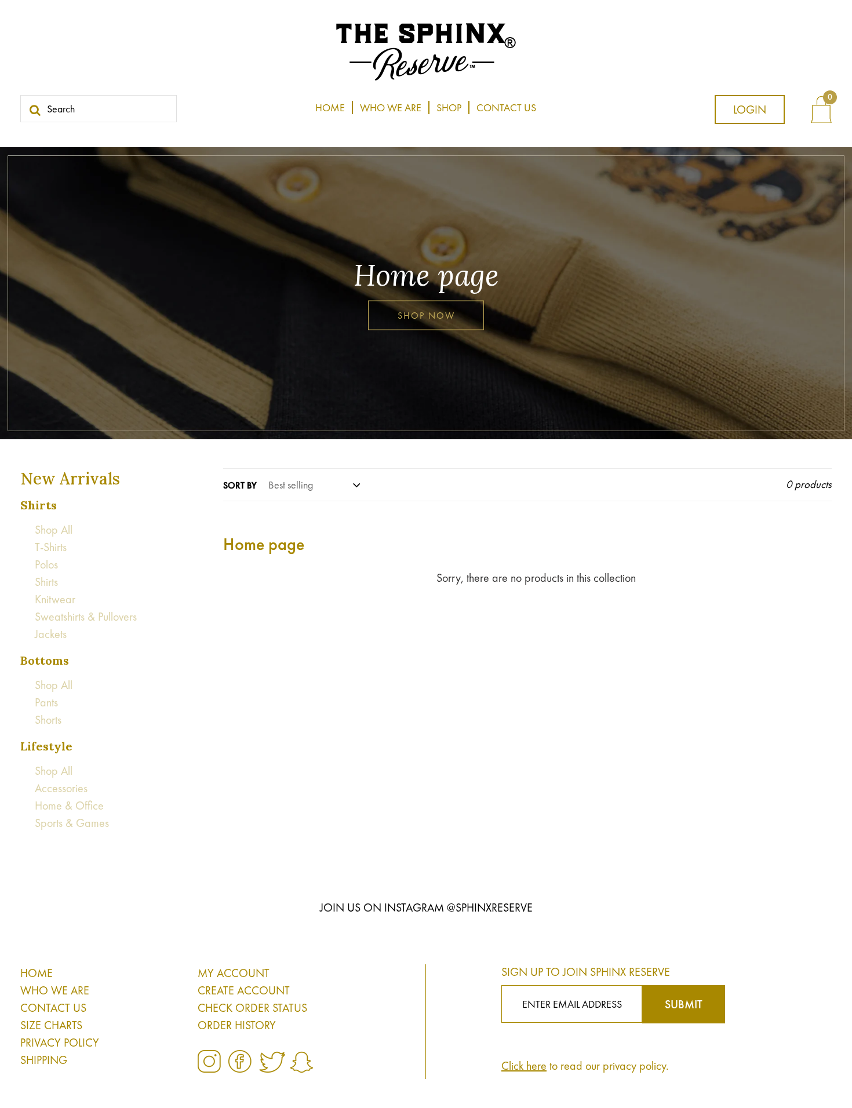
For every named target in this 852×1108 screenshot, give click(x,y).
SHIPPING (43, 1059)
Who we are (390, 107)
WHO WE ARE (54, 990)
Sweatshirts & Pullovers (86, 616)
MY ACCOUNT (234, 973)
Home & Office (69, 805)
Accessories (61, 788)
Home (330, 107)
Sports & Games (72, 822)
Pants (46, 702)
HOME (36, 973)
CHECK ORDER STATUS (252, 1007)
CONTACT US (53, 1007)
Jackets (51, 634)
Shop (448, 107)
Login (749, 109)
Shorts (48, 719)
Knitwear (55, 599)
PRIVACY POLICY (59, 1042)
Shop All (53, 529)
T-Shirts (51, 547)
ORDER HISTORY (237, 1025)
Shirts (46, 581)
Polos (46, 564)
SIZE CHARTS (51, 1025)
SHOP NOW (426, 315)
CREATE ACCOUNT (244, 990)
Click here (524, 1065)
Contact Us (506, 107)
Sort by (240, 485)
